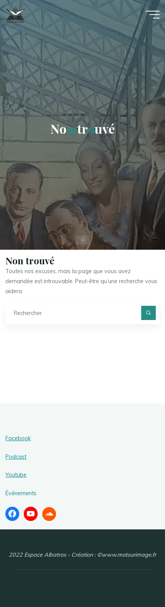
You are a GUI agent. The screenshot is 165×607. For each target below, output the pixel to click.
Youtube (15, 474)
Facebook (18, 438)
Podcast (15, 456)
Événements (20, 493)
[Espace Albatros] (15, 14)
